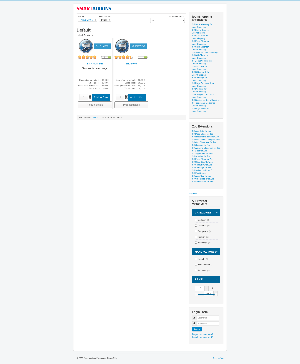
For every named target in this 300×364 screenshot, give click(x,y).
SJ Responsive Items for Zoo (205, 136)
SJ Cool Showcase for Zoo (204, 142)
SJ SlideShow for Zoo (202, 164)
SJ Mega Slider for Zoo (202, 133)
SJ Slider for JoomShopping (205, 52)
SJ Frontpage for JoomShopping (199, 79)
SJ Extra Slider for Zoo (202, 159)
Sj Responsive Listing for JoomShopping (203, 104)
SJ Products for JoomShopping (199, 90)
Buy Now (193, 193)
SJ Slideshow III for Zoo (203, 170)
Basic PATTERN (95, 63)
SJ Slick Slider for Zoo (202, 161)
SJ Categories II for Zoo (203, 178)
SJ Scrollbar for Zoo (201, 156)
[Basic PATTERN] (86, 45)
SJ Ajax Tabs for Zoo (201, 131)
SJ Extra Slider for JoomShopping (200, 42)
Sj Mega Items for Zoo (202, 153)
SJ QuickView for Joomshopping (200, 37)
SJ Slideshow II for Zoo (202, 181)
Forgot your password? (202, 336)
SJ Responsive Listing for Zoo (206, 139)
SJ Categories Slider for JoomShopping (203, 96)
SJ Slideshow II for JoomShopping (200, 73)
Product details (95, 104)
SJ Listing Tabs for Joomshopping (200, 31)
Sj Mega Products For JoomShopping (202, 62)
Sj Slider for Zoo (199, 150)
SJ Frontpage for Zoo (201, 167)
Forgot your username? (202, 334)
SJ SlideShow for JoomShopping (200, 56)
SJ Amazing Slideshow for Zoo (206, 147)
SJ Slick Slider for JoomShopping (200, 48)
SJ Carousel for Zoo (201, 145)
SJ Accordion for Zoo (201, 176)
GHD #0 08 (131, 63)
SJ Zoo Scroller (199, 173)
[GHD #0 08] (122, 45)
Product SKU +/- (86, 19)
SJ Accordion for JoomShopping (199, 68)
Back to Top (217, 358)
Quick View (102, 46)
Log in (197, 329)
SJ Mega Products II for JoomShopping (203, 84)
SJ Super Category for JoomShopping (202, 26)
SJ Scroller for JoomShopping (205, 100)
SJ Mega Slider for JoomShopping (200, 110)
